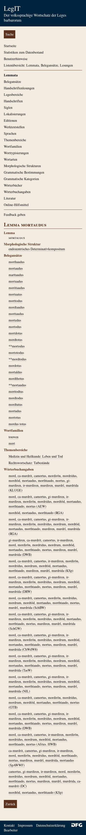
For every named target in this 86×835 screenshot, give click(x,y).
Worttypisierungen (16, 153)
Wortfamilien (13, 146)
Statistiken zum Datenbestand (23, 52)
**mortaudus (17, 385)
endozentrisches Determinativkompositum (37, 249)
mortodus (15, 326)
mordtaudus (16, 307)
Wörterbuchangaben (17, 191)
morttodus (15, 300)
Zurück (10, 804)
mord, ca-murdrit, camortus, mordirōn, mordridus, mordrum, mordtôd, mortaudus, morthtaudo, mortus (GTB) (44, 702)
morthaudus (16, 262)
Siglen (8, 107)
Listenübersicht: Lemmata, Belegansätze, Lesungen (38, 65)
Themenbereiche (15, 140)
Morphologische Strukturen (22, 165)
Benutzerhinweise (15, 58)
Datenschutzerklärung (50, 825)
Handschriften (13, 101)
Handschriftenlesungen (19, 88)
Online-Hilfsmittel (16, 204)
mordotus (15, 365)
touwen (13, 437)
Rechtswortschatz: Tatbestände (29, 462)
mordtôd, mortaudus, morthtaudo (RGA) (36, 512)
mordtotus (15, 339)
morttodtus (16, 391)
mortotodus (16, 352)
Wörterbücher (13, 185)
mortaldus (15, 372)
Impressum (25, 825)
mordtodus (16, 398)
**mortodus (17, 346)
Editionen (10, 120)
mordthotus (16, 378)
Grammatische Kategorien (21, 178)
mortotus (15, 417)
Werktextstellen (14, 127)
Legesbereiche (13, 94)
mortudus (15, 411)
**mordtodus (17, 359)
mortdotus (15, 333)
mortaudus (16, 268)
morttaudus (16, 313)
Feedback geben (14, 214)
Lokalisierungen (15, 114)
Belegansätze (12, 81)
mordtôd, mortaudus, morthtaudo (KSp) (36, 792)
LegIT (12, 8)
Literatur (10, 198)
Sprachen (10, 133)
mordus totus (17, 424)
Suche (9, 34)
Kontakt (9, 825)
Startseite (10, 45)
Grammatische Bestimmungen (24, 172)
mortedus (15, 320)
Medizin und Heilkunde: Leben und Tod (36, 456)
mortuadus (16, 281)
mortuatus (15, 294)
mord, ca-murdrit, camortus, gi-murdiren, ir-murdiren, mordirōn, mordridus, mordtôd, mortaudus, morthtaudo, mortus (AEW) (45, 501)
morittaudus (17, 287)
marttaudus (16, 274)
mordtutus (15, 404)
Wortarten (10, 159)
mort (12, 443)
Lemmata (11, 75)
